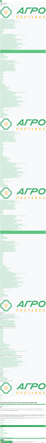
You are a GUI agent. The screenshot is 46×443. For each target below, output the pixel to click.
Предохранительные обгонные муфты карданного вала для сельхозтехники (11, 43)
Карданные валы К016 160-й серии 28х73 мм (6, 25)
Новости (1, 108)
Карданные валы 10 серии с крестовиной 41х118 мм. (7, 69)
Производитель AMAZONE (4, 89)
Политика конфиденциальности (5, 52)
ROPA (1, 82)
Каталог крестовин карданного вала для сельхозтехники (8, 41)
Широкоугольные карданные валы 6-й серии (6, 36)
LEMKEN (1, 79)
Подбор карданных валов (4, 57)
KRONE (1, 77)
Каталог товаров (2, 59)
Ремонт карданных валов (3, 115)
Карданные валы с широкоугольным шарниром (7, 34)
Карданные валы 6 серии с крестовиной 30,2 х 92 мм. (7, 137)
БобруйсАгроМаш (2, 85)
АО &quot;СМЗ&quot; (3, 84)
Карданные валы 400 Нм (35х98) (4, 87)
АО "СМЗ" (1, 155)
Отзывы (1, 51)
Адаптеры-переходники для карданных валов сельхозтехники (9, 106)
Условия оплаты (2, 55)
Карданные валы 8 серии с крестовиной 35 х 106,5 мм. (8, 27)
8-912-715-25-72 (31, 418)
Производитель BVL (3, 160)
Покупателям (2, 111)
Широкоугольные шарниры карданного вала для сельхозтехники (9, 46)
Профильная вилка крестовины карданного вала (7, 19)
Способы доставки (3, 113)
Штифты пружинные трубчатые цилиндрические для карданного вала (10, 48)
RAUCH (1, 81)
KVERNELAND (2, 259)
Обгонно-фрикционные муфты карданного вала (7, 42)
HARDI (1, 213)
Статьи (1, 291)
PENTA (1, 80)
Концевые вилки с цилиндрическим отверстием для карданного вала (10, 243)
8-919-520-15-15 (26, 418)
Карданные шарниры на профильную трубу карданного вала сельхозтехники (11, 39)
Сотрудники (2, 109)
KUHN (1, 78)
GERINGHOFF (2, 31)
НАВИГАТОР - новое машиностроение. (5, 88)
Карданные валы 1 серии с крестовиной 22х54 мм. (7, 23)
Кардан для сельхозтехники (4, 22)
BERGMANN (2, 71)
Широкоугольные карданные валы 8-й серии (6, 95)
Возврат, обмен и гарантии (4, 56)
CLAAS (1, 29)
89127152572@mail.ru (3, 4)
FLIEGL (1, 30)
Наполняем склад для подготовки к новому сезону (7, 420)
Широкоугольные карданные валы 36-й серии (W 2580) (8, 37)
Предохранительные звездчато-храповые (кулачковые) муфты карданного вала (11, 100)
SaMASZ (1, 153)
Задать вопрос (2, 426)
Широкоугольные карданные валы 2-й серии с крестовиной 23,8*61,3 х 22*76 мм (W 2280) (13, 92)
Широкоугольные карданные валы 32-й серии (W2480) (8, 93)
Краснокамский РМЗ (3, 268)
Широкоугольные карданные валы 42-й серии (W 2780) (8, 38)
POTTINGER (2, 151)
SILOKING (1, 83)
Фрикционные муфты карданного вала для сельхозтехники (8, 45)
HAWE (1, 33)
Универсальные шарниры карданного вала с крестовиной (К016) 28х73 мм (11, 97)
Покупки (1, 54)
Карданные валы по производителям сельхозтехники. (8, 28)
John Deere (1, 76)
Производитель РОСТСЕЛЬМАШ (5, 90)
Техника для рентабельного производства (6, 422)
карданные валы (16, 414)
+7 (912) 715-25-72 (2, 116)
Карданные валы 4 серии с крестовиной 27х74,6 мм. (7, 24)
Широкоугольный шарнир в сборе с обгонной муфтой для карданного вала (11, 104)
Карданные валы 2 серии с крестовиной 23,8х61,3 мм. (7, 135)
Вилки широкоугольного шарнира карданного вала (7, 21)
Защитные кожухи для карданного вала (6, 49)
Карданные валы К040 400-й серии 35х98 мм (6, 26)
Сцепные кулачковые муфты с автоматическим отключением (9, 102)
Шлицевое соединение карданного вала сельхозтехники (8, 47)
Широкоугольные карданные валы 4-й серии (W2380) (8, 35)
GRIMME (1, 32)
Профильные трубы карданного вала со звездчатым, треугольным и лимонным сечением (13, 44)
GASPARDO (1, 73)
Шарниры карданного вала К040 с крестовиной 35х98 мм (8, 40)
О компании (2, 107)
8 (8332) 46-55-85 (35, 418)
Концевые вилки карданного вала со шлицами (7, 20)
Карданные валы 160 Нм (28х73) (4, 86)
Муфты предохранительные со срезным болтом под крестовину (9, 99)
